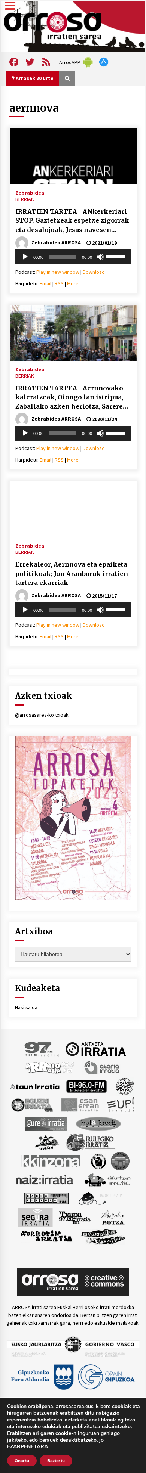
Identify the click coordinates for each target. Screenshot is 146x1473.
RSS (59, 283)
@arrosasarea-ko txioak (42, 714)
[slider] (116, 256)
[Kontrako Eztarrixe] (98, 1160)
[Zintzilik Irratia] (103, 1236)
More (73, 283)
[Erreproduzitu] (25, 257)
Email (45, 283)
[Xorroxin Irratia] (46, 1236)
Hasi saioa (26, 1007)
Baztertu (56, 1461)
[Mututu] (100, 257)
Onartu (22, 1461)
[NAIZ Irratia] (45, 1179)
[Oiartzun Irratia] (107, 1179)
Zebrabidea (29, 192)
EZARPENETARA (27, 1446)
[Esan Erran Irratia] (79, 1104)
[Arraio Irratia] (50, 1067)
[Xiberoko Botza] (112, 1217)
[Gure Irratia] (45, 1123)
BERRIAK (24, 199)
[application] (73, 256)
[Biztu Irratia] (125, 1086)
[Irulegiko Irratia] (90, 1142)
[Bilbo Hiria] (86, 1086)
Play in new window (57, 272)
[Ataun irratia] (35, 1086)
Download (94, 272)
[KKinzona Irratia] (51, 1160)
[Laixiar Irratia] (120, 1160)
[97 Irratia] (42, 1048)
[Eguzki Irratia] (31, 1104)
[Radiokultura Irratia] (46, 1198)
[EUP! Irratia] (121, 1104)
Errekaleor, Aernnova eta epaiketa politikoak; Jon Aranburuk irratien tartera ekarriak (71, 573)
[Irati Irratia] (47, 1142)
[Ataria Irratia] (102, 1067)
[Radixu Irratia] (100, 1198)
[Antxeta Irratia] (96, 1048)
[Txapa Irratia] (74, 1217)
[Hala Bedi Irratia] (98, 1123)
